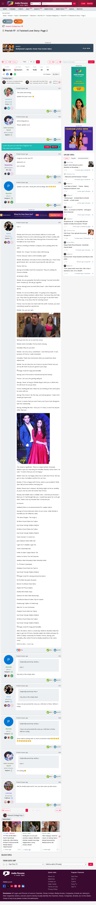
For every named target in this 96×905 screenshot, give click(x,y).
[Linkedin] (23, 886)
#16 (60, 656)
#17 (60, 686)
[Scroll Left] (3, 82)
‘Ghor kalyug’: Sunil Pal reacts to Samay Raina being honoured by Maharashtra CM (49, 839)
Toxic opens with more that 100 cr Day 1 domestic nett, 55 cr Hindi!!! (77, 270)
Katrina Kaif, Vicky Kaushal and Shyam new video (78, 258)
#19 (60, 752)
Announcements (83, 158)
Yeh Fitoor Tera (70, 174)
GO (74, 3)
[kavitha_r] (4, 69)
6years (8, 70)
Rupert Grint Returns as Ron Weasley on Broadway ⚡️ (73, 166)
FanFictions (48, 9)
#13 (60, 154)
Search (91, 62)
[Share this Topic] (3, 74)
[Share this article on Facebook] (7, 74)
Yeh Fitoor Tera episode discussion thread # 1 (75, 234)
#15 (60, 222)
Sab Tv (73, 887)
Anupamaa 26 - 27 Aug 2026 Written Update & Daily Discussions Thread (76, 223)
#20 (60, 782)
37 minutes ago (80, 250)
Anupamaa (69, 219)
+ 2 (11, 108)
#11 (60, 88)
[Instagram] (15, 886)
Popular (73, 158)
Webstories (60, 9)
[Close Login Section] (59, 147)
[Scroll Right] (59, 82)
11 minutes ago (79, 170)
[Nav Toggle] (3, 3)
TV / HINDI (5, 833)
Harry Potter (69, 162)
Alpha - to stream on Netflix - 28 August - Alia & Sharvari (78, 211)
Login (83, 3)
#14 (60, 182)
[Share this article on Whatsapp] (15, 74)
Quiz (27, 9)
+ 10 (12, 802)
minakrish (87, 170)
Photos (79, 9)
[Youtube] (11, 886)
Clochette (87, 273)
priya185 (88, 262)
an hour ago (80, 191)
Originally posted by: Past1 (29, 691)
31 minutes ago (79, 273)
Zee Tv (73, 879)
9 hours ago (81, 215)
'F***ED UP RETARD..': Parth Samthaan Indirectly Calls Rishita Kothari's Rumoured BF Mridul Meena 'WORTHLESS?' (10, 841)
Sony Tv (74, 884)
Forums (12, 9)
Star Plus (74, 876)
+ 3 (11, 242)
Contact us (52, 881)
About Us (51, 876)
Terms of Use (53, 887)
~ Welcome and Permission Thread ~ (76, 177)
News (5, 9)
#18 (60, 718)
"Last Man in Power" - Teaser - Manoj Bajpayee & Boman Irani (76, 187)
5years (19, 70)
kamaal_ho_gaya (85, 226)
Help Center (52, 884)
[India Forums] (17, 3)
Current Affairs (70, 242)
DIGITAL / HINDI (27, 833)
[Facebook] (4, 886)
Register (89, 3)
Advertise (51, 879)
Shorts (36, 9)
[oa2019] (15, 69)
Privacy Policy (52, 889)
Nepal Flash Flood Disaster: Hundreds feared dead (76, 246)
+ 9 (11, 173)
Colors (73, 881)
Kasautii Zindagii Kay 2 (13, 26)
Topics (20, 9)
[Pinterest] (19, 886)
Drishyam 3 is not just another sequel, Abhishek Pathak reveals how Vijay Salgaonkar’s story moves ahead (31, 840)
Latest (67, 158)
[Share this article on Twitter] (11, 74)
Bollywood (69, 183)
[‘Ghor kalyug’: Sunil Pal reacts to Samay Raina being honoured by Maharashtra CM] (50, 826)
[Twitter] (8, 886)
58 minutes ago (79, 179)
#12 (60, 117)
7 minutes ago (78, 238)
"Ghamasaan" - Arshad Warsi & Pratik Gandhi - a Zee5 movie (76, 199)
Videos (71, 9)
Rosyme (88, 191)
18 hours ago (80, 262)
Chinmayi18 (87, 238)
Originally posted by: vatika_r (29, 662)
